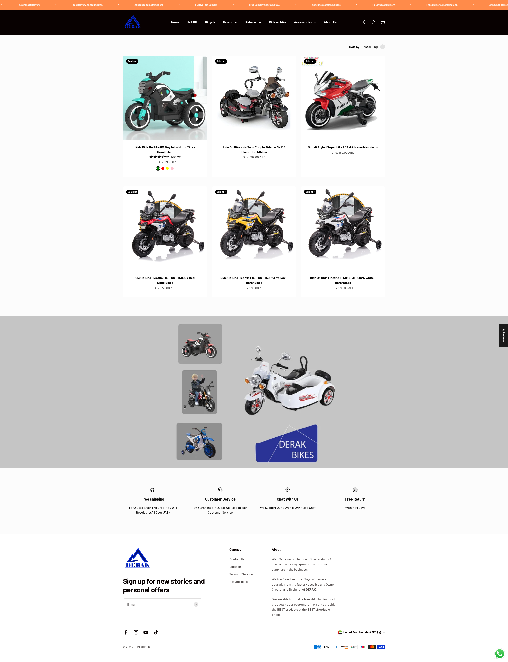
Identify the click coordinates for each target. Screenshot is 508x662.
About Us (330, 22)
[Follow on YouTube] (146, 632)
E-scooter (230, 22)
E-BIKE (192, 22)
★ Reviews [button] (503, 335)
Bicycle (210, 22)
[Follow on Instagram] (136, 632)
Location (235, 566)
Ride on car (253, 22)
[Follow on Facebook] (125, 632)
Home (175, 22)
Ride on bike (277, 22)
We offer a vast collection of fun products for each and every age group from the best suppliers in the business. (303, 564)
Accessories (303, 22)
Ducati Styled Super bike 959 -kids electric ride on (343, 147)
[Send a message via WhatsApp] (500, 654)
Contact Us (237, 559)
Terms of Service (241, 574)
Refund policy (239, 581)
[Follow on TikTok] (156, 632)
